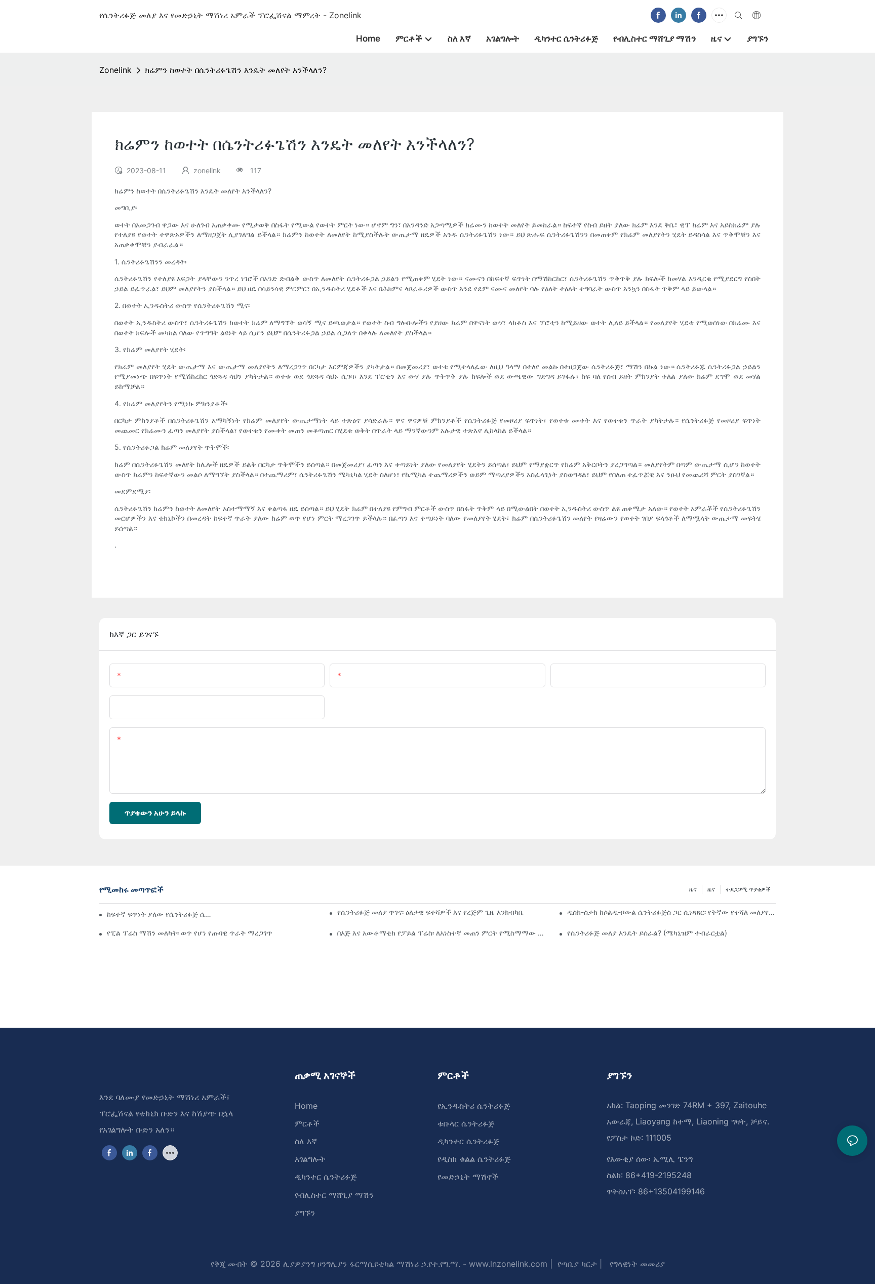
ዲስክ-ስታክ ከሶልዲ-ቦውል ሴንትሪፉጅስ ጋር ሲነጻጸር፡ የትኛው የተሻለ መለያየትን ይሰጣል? (671, 912)
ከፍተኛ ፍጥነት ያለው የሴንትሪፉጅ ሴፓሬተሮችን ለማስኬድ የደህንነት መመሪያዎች (159, 914)
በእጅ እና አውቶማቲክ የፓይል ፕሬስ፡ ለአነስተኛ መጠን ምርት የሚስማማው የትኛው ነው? (441, 932)
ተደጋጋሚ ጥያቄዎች (748, 889)
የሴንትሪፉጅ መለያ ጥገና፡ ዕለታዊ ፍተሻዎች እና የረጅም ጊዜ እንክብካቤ (430, 912)
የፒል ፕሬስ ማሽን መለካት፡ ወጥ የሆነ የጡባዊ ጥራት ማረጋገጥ (189, 932)
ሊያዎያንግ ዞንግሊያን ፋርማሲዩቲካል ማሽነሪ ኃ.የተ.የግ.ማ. (370, 1264)
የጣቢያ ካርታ (576, 1264)
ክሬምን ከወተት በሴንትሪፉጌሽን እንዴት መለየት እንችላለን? (236, 70)
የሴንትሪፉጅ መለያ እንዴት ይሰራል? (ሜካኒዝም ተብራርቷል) (647, 932)
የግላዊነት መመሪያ (636, 1264)
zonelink (115, 70)
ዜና (711, 889)
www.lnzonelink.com (506, 1264)
